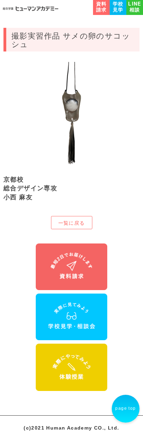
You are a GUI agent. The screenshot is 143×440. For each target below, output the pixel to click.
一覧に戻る (71, 222)
